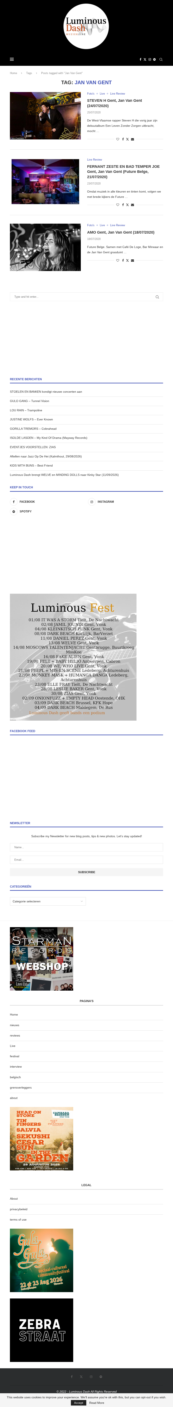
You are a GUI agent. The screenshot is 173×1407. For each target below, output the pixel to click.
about (14, 1098)
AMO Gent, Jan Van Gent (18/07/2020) (120, 232)
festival (14, 1056)
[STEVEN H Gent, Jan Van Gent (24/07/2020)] (45, 115)
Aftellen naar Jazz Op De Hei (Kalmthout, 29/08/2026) (46, 456)
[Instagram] (150, 59)
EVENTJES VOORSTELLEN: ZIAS (33, 447)
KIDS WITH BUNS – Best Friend (31, 465)
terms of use (18, 1219)
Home (13, 73)
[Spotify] (154, 59)
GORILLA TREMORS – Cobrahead (33, 428)
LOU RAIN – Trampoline (26, 410)
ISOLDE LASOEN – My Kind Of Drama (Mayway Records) (48, 437)
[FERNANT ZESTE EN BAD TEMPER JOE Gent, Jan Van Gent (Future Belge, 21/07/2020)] (45, 181)
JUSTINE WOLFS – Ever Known (31, 419)
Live (12, 1046)
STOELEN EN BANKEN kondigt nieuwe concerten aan (46, 391)
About (14, 1198)
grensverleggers (21, 1087)
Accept (78, 1402)
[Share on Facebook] (123, 139)
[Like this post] (117, 139)
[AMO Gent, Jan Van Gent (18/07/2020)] (45, 247)
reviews (15, 1035)
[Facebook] (140, 59)
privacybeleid (18, 1209)
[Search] (161, 59)
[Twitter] (144, 59)
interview (16, 1066)
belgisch (15, 1077)
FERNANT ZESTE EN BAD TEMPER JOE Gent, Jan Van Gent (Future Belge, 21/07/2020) (123, 171)
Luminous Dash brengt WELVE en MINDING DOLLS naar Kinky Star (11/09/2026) (64, 474)
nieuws (14, 1025)
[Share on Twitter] (127, 139)
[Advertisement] (86, 339)
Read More (96, 1402)
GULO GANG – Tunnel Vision (29, 401)
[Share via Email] (132, 139)
